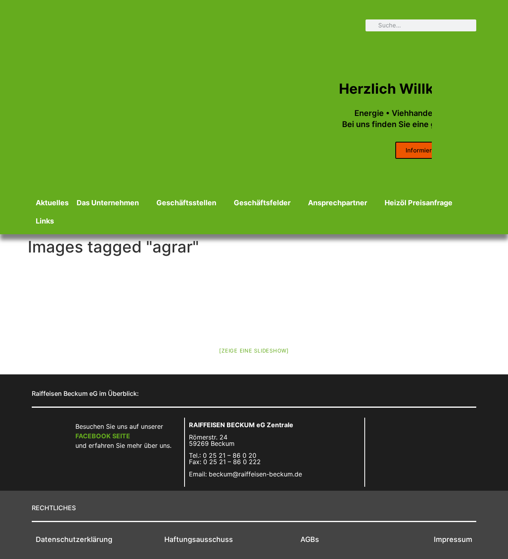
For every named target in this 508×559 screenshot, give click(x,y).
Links (45, 221)
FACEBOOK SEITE (102, 436)
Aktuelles (52, 203)
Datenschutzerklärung (74, 539)
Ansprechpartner (337, 203)
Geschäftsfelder (262, 203)
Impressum (453, 539)
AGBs (309, 539)
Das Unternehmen (108, 203)
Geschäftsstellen (186, 203)
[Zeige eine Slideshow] (254, 350)
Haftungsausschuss (198, 539)
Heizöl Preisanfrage (418, 203)
